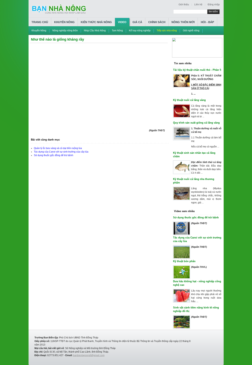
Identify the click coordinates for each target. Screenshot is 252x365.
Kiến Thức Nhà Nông (96, 22)
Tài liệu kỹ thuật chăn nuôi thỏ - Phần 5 (197, 69)
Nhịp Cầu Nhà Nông (95, 30)
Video (122, 22)
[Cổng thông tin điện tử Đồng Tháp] (197, 39)
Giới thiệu (184, 4)
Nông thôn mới (183, 22)
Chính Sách (156, 22)
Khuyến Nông (64, 22)
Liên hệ (198, 4)
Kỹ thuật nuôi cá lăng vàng (189, 100)
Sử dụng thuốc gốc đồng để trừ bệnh (53, 155)
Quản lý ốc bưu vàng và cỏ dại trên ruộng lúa (58, 148)
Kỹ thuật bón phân (184, 261)
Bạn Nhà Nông (59, 9)
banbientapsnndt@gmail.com (89, 355)
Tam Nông (117, 30)
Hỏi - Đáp (207, 22)
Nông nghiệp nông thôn (65, 30)
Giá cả (137, 22)
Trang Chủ (40, 22)
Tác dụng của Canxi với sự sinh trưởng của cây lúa (61, 151)
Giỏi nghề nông (191, 30)
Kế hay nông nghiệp (140, 30)
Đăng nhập (214, 4)
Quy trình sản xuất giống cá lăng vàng (196, 122)
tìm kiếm (213, 11)
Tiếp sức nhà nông (167, 30)
